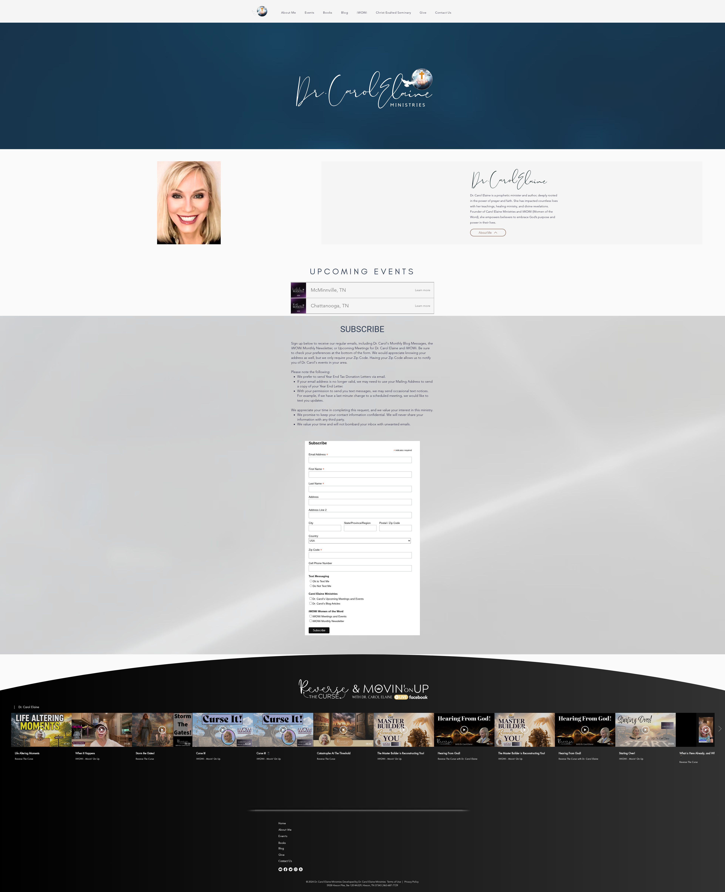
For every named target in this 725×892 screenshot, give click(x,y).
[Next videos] (720, 729)
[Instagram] (296, 869)
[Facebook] (285, 869)
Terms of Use (394, 881)
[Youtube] (280, 869)
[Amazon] (301, 869)
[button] (328, 290)
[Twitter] (290, 869)
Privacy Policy (411, 881)
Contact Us (285, 861)
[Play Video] (41, 730)
